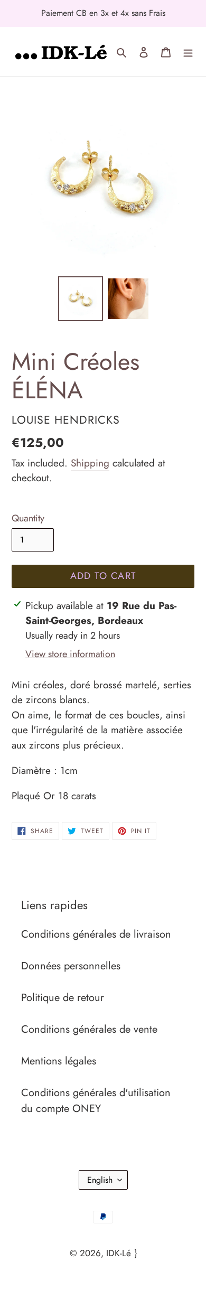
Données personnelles (70, 966)
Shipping (90, 463)
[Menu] (188, 51)
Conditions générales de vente (89, 1029)
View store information (70, 654)
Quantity (28, 518)
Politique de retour (62, 997)
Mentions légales (58, 1061)
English (100, 1180)
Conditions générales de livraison (96, 934)
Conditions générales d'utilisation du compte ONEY (96, 1100)
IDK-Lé (118, 1253)
